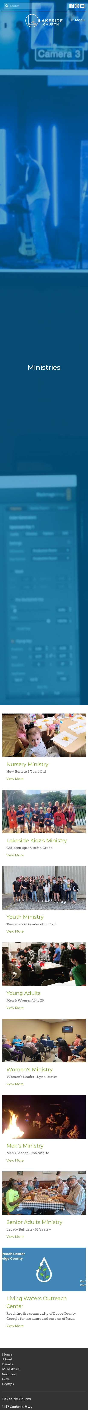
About (7, 1359)
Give (6, 1379)
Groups (8, 1384)
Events (7, 1364)
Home (7, 1354)
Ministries (10, 1369)
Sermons (9, 1374)
